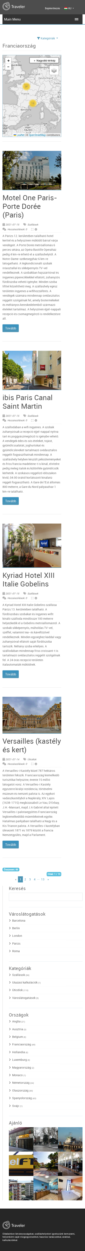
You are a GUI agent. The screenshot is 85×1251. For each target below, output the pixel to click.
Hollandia (20, 1052)
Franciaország (23, 1044)
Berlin (16, 928)
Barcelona (18, 920)
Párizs (16, 943)
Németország (23, 1083)
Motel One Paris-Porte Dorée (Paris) (29, 206)
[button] (33, 103)
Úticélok (31, 759)
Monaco (19, 1075)
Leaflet (20, 135)
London (17, 936)
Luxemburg (21, 1060)
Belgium (19, 1037)
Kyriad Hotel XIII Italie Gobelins (28, 579)
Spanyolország (24, 1098)
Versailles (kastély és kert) (31, 745)
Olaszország (22, 1090)
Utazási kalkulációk (26, 982)
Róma (16, 951)
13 (42, 879)
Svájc (17, 1106)
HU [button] (70, 8)
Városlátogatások (25, 998)
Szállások (32, 224)
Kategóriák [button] (47, 38)
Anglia (18, 1021)
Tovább (10, 328)
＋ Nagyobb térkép (44, 60)
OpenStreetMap (37, 135)
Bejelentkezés (52, 8)
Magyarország (23, 1067)
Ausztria (19, 1029)
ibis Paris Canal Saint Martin (27, 402)
